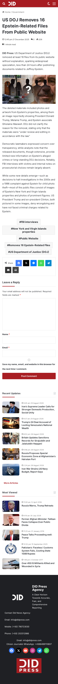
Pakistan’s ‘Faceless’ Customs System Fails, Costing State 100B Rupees (37, 550)
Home (7, 12)
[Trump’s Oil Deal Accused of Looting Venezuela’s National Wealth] (10, 423)
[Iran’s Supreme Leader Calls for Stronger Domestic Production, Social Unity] (10, 407)
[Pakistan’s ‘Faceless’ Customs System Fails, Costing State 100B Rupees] (10, 548)
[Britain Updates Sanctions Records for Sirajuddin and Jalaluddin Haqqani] (10, 438)
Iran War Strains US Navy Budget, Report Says (35, 470)
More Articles (11, 483)
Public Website (29, 238)
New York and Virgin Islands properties (29, 230)
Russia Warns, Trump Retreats (37, 505)
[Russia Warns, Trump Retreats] (10, 506)
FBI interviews (29, 221)
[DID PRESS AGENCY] (12, 3)
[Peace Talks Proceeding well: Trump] (10, 535)
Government (18, 12)
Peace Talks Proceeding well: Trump (37, 536)
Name (6, 334)
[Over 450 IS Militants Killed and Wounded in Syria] (10, 563)
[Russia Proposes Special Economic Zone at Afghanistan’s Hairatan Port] (10, 454)
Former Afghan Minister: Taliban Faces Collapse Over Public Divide (39, 522)
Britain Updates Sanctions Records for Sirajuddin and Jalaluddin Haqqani (36, 440)
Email (5, 347)
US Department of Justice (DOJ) (29, 251)
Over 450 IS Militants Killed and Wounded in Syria (38, 565)
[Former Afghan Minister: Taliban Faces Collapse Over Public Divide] (10, 520)
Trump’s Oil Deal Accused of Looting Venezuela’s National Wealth (37, 425)
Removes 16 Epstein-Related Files (29, 245)
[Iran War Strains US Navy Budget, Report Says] (10, 470)
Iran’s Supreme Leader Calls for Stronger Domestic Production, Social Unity (38, 409)
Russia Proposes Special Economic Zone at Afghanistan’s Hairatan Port (39, 456)
